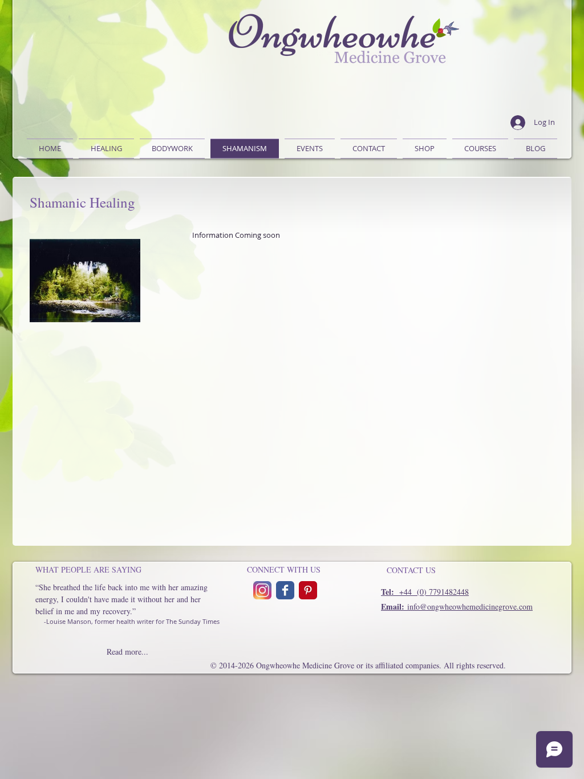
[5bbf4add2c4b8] (262, 590)
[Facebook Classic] (285, 590)
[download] (308, 590)
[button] (172, 149)
